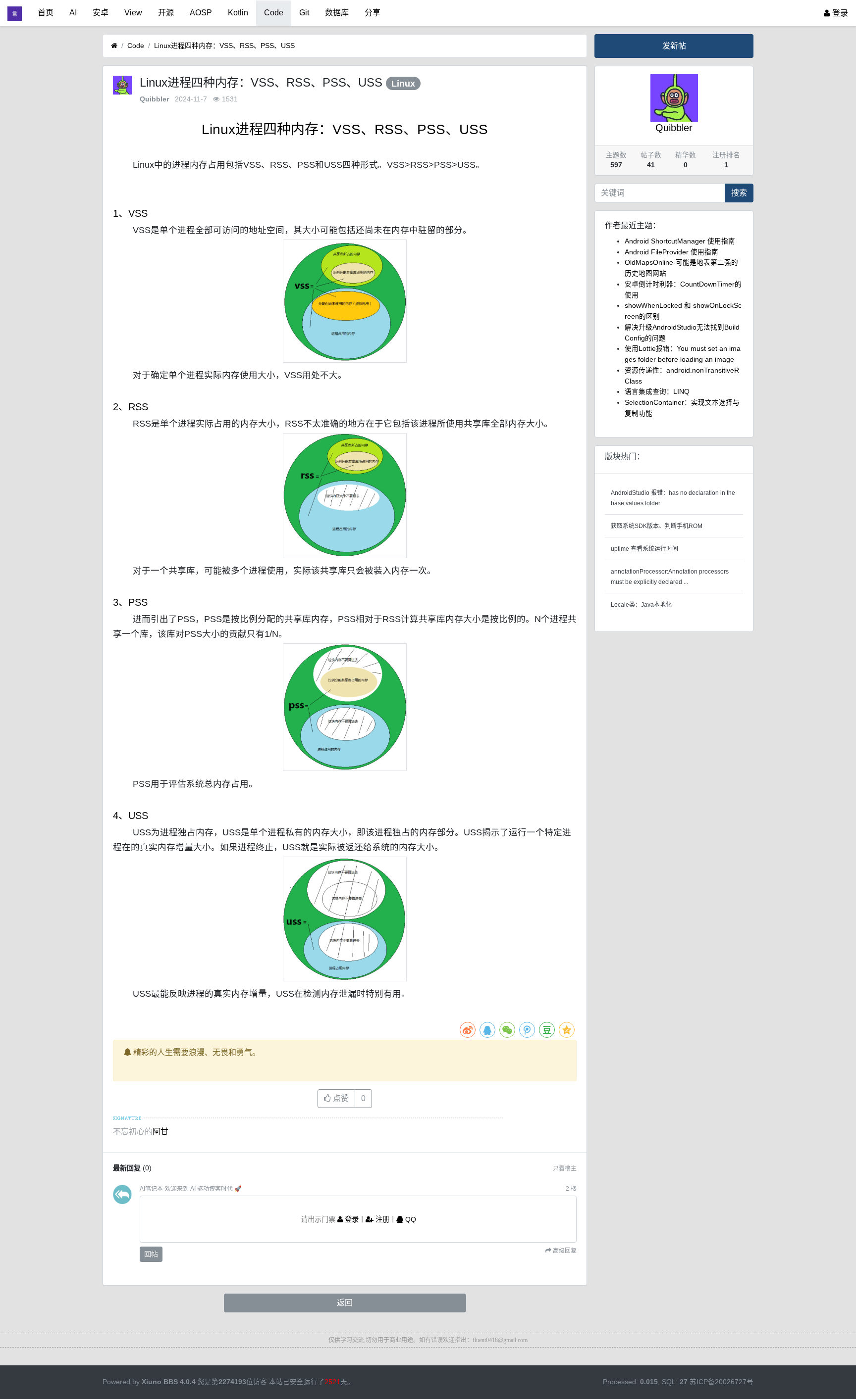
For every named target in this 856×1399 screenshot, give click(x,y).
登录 (839, 13)
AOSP (201, 12)
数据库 (337, 12)
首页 (46, 12)
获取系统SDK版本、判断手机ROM (656, 526)
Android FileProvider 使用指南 (671, 252)
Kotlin (238, 12)
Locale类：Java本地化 (641, 604)
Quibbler (154, 99)
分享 (372, 12)
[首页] (114, 46)
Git (304, 12)
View (133, 12)
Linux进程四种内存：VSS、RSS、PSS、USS (224, 45)
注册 (381, 1219)
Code (273, 12)
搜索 (739, 193)
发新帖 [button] (674, 46)
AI (73, 12)
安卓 (100, 12)
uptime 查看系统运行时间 (644, 548)
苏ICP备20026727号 (721, 1382)
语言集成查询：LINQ (657, 391)
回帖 (151, 1254)
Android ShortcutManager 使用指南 (680, 241)
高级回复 (564, 1251)
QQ (409, 1219)
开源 (166, 12)
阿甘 (160, 1131)
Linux (403, 84)
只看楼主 (565, 1168)
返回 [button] (345, 1303)
